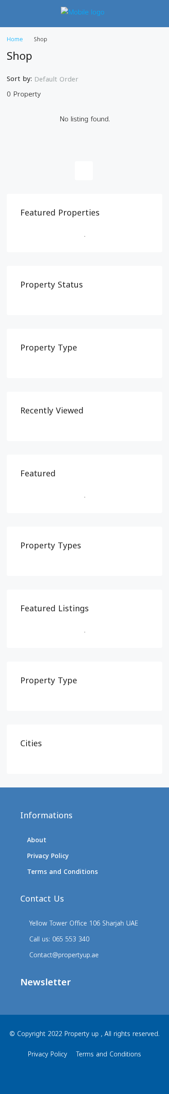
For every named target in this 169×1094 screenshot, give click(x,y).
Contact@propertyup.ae (64, 955)
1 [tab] (89, 236)
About (36, 840)
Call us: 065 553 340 (59, 939)
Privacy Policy (48, 856)
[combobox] (64, 79)
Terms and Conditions (62, 872)
